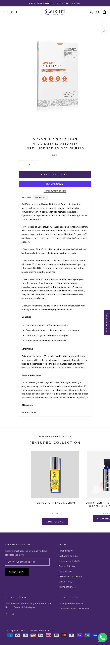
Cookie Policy (65, 581)
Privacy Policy (65, 571)
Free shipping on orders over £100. (55, 3)
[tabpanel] (55, 308)
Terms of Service (67, 566)
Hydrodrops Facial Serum (55, 503)
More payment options (55, 190)
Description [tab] (26, 197)
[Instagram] (13, 614)
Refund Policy (65, 550)
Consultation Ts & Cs (69, 561)
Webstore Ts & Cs (68, 556)
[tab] (40, 197)
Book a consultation (106, 322)
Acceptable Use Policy (70, 576)
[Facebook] (6, 614)
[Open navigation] (6, 12)
